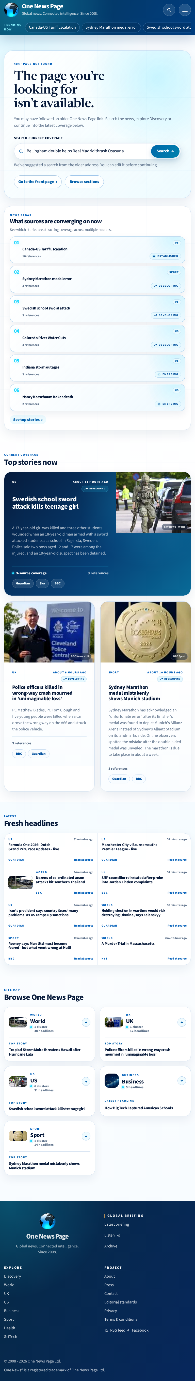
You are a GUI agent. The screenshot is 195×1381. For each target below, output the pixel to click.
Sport (37, 1135)
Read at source (83, 860)
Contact (111, 1293)
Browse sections (84, 182)
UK (129, 1021)
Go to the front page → (37, 182)
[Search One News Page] (169, 10)
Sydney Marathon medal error (111, 27)
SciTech (10, 1336)
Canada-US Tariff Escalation (52, 27)
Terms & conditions (120, 1319)
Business (133, 1081)
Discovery (12, 1276)
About (109, 1276)
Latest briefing (116, 1224)
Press (109, 1285)
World (37, 1021)
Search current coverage (38, 138)
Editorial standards (120, 1302)
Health (9, 1328)
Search (165, 151)
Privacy (110, 1311)
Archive (110, 1246)
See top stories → (28, 419)
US (33, 1080)
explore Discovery (151, 119)
